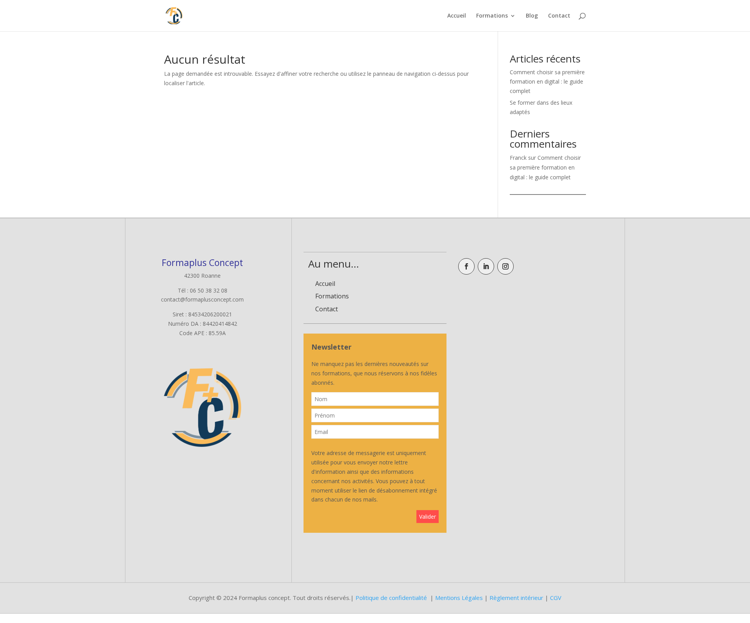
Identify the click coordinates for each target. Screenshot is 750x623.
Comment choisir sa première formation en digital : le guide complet (547, 81)
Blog (532, 16)
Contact (559, 16)
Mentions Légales (459, 598)
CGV (555, 598)
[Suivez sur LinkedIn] (486, 266)
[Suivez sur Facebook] (466, 266)
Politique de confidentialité (391, 598)
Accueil (456, 16)
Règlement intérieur (516, 598)
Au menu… (333, 264)
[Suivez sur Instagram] (505, 266)
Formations (492, 16)
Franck (518, 157)
